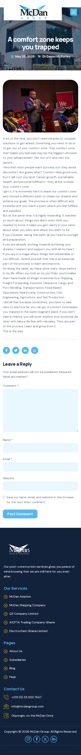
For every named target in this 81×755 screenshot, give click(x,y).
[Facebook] (36, 739)
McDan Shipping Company (27, 605)
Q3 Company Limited (23, 614)
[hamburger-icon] (73, 12)
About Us (15, 651)
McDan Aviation (20, 597)
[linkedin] (53, 739)
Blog (12, 668)
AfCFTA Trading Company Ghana (32, 622)
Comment (11, 386)
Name (8, 440)
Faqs (12, 677)
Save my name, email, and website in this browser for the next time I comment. (40, 499)
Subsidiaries (17, 660)
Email (7, 459)
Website (8, 478)
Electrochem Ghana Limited (28, 631)
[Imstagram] (28, 739)
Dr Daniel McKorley (56, 56)
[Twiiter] (45, 739)
